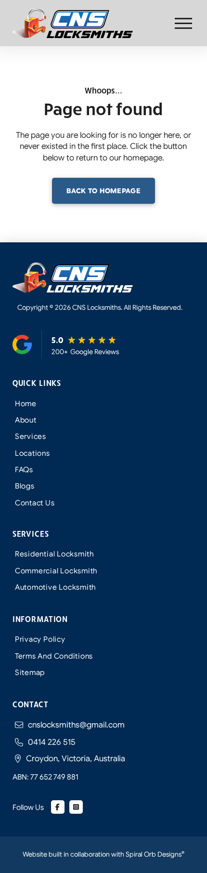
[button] (183, 23)
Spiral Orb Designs (155, 854)
